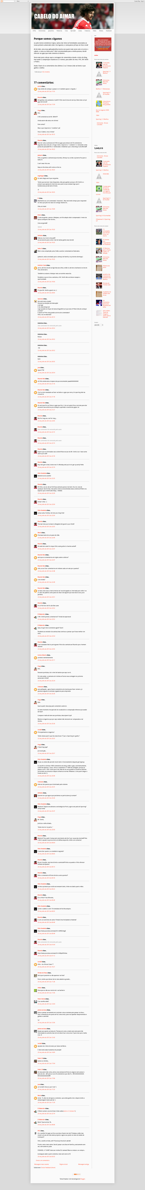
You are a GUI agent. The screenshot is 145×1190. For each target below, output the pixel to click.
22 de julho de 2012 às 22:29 (46, 493)
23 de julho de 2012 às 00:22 (46, 889)
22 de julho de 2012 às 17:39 (46, 104)
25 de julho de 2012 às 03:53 (46, 1156)
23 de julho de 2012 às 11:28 (46, 982)
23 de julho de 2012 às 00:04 (46, 843)
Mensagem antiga (83, 1164)
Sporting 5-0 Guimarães (103, 215)
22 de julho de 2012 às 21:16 (46, 384)
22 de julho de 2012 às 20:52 (46, 328)
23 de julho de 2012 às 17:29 (46, 1102)
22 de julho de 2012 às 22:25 (46, 478)
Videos (101, 31)
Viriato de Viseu (42, 973)
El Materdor (41, 614)
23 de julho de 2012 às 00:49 (46, 933)
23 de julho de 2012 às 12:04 (46, 1004)
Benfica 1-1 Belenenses (103, 89)
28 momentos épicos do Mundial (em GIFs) (107, 304)
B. (38, 198)
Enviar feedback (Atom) (48, 1167)
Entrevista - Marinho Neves (106, 81)
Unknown (40, 687)
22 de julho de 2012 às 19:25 (46, 259)
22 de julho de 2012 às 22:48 (46, 571)
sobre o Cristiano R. (69, 1111)
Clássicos (87, 31)
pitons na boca (42, 1010)
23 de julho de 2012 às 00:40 (46, 922)
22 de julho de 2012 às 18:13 (46, 134)
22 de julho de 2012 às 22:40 (46, 537)
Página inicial (63, 1164)
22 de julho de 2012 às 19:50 (46, 281)
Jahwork (40, 155)
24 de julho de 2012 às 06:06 (46, 1124)
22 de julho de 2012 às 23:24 (46, 681)
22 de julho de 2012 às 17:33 (46, 91)
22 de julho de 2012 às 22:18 (46, 456)
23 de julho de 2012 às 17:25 (46, 1089)
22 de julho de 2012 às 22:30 (46, 504)
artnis (39, 86)
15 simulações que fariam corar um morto (106, 233)
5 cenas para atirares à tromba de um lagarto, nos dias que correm (103, 190)
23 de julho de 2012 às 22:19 (46, 1113)
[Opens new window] (103, 51)
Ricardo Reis (41, 378)
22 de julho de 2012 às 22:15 (46, 443)
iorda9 (40, 729)
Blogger (82, 1179)
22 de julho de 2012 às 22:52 (46, 608)
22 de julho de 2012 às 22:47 (46, 549)
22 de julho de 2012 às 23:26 (46, 693)
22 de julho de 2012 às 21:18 (46, 397)
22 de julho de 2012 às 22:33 (46, 526)
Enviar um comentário (42, 1160)
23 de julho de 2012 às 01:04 (46, 944)
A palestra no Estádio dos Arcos (107, 293)
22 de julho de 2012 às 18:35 (46, 192)
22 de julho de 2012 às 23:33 (46, 738)
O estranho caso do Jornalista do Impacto (107, 65)
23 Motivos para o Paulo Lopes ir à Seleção (107, 251)
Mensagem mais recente (41, 1164)
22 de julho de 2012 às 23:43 (46, 798)
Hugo (39, 110)
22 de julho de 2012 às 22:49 (46, 582)
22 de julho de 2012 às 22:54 (46, 636)
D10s (34, 31)
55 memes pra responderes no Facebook (107, 242)
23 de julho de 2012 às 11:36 (46, 993)
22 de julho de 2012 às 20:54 (46, 372)
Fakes (94, 31)
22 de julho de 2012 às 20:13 (46, 317)
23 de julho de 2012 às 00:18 (46, 878)
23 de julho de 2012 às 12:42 (46, 1037)
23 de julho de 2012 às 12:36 (46, 1022)
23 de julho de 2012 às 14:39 (46, 1052)
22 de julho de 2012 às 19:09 (46, 209)
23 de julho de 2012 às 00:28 (46, 900)
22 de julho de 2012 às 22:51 (46, 597)
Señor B (40, 248)
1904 (97, 115)
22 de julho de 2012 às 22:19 (46, 467)
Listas (80, 31)
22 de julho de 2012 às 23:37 (46, 753)
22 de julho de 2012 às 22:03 (46, 421)
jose (39, 367)
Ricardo (40, 97)
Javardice (51, 31)
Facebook (109, 31)
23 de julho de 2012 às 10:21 (46, 967)
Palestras (59, 31)
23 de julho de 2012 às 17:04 (46, 1063)
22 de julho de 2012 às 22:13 (46, 432)
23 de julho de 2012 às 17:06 (46, 1078)
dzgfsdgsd (41, 176)
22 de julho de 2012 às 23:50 (46, 829)
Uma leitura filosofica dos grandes (106, 103)
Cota (66, 31)
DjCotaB (72, 31)
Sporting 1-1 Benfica (107, 72)
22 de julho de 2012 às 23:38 (46, 776)
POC (39, 1131)
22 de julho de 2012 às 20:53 (46, 361)
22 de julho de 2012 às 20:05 (46, 293)
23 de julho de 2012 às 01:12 (46, 956)
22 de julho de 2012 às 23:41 (46, 787)
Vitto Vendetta (42, 473)
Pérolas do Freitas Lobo (106, 284)
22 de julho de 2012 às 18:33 (46, 170)
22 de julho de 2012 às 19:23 (46, 229)
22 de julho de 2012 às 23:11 (46, 660)
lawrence (40, 299)
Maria (39, 532)
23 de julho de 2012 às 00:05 (46, 854)
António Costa (42, 265)
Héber (39, 987)
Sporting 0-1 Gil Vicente (107, 93)
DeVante (40, 235)
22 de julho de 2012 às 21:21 (46, 410)
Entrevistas (42, 31)
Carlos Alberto (42, 655)
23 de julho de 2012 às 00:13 (46, 867)
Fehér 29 (40, 1058)
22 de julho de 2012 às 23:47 (46, 811)
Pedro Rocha (41, 999)
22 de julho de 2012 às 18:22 (46, 149)
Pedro (39, 215)
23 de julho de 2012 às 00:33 (46, 911)
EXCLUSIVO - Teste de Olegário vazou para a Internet (107, 314)
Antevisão (106, 174)
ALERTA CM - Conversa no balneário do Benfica (107, 277)
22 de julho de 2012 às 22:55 (46, 649)
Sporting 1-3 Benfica (102, 119)
